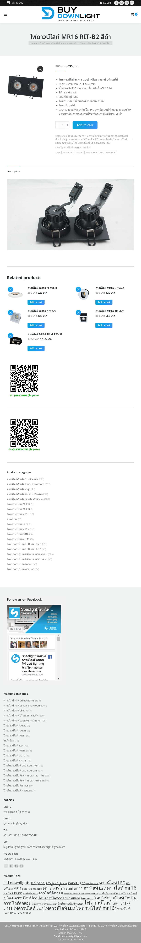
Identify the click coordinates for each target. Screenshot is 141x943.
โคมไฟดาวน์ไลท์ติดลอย (19, 564)
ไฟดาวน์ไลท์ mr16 (107, 153)
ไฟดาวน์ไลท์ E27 (28, 908)
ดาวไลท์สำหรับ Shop (89, 893)
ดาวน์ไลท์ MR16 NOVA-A (109, 288)
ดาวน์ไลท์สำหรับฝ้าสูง (18, 489)
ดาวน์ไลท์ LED (112, 882)
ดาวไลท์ (79, 153)
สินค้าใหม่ (12, 519)
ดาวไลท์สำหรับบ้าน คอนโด (112, 893)
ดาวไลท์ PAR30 (12, 893)
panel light (76, 883)
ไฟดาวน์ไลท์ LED (59, 908)
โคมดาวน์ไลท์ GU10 (18, 534)
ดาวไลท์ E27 (95, 888)
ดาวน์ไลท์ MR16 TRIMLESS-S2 (45, 334)
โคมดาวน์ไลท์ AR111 (18, 539)
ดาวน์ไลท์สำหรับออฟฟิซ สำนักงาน (25, 499)
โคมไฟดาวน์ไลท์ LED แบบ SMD (24, 544)
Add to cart (85, 125)
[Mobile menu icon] (5, 14)
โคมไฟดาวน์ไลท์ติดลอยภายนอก (44, 904)
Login (107, 2)
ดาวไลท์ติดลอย (50, 892)
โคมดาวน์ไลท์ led (22, 898)
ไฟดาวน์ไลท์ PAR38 (21, 913)
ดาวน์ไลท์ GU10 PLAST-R (42, 288)
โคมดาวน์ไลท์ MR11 (18, 514)
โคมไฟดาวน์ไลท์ (109, 898)
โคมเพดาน (87, 898)
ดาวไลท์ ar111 (72, 888)
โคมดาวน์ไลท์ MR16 (78, 135)
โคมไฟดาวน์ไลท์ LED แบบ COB (24, 549)
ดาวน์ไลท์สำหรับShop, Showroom (25, 484)
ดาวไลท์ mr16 (91, 153)
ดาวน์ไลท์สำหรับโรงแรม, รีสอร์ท (96, 139)
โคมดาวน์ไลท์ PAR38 (18, 509)
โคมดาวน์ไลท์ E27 (16, 524)
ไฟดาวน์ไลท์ (68, 153)
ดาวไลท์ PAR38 (30, 893)
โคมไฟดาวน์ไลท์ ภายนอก (20, 569)
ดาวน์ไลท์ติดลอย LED (32, 888)
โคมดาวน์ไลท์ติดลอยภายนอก (59, 898)
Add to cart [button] (36, 302)
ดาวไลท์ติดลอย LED (72, 893)
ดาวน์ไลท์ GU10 (92, 883)
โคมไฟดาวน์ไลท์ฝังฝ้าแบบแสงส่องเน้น (91, 142)
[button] (40, 69)
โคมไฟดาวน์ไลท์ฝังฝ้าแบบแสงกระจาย (27, 559)
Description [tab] (13, 171)
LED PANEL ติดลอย (56, 883)
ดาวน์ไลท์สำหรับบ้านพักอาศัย (103, 135)
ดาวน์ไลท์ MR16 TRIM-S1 (110, 311)
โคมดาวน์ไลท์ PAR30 (18, 504)
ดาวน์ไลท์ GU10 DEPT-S (42, 311)
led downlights (16, 882)
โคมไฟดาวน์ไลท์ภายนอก (70, 903)
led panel (38, 883)
